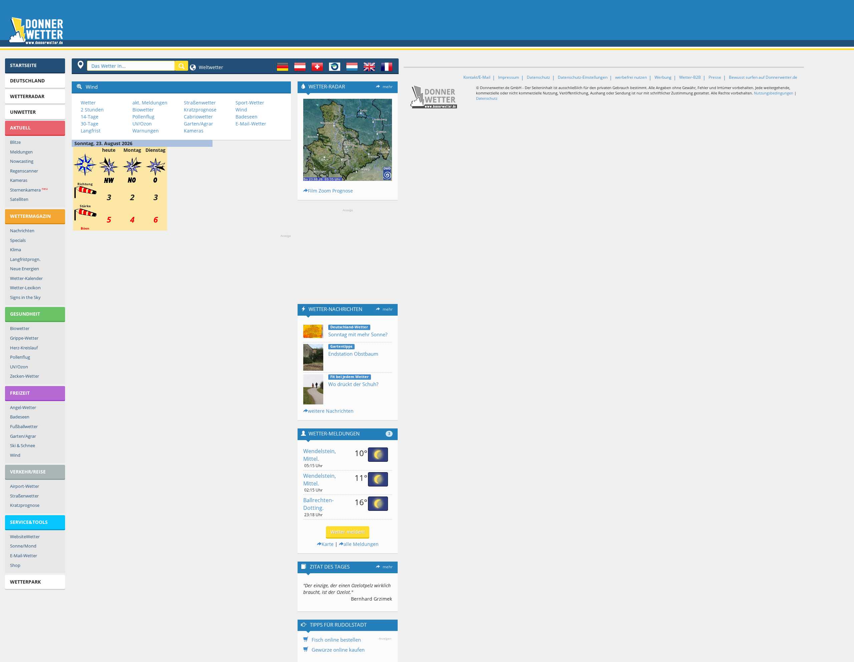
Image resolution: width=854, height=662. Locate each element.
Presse (715, 77)
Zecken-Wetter (24, 376)
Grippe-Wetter (24, 338)
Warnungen (145, 130)
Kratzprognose (24, 505)
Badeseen (19, 417)
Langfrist (90, 130)
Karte (328, 544)
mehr (388, 86)
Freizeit (20, 393)
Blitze (15, 142)
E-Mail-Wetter (23, 556)
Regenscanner (24, 171)
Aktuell (20, 127)
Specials (18, 240)
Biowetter (19, 328)
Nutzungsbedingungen (773, 92)
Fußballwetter (24, 426)
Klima (15, 250)
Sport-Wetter (250, 102)
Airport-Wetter (24, 486)
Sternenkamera (29, 190)
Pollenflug (20, 357)
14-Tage (89, 116)
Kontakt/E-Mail (476, 77)
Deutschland (27, 80)
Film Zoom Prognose (330, 191)
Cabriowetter (198, 116)
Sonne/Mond (23, 546)
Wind (15, 455)
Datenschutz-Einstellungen (582, 77)
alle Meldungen (361, 544)
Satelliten (19, 199)
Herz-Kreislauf (24, 348)
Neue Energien (24, 269)
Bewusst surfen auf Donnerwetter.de (763, 77)
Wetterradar (27, 96)
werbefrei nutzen (631, 77)
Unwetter (23, 112)
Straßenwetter (24, 496)
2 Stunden (92, 109)
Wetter (88, 102)
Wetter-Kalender (26, 278)
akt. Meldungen (149, 102)
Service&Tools (29, 522)
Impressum (508, 77)
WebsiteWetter (25, 537)
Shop (15, 565)
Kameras (18, 180)
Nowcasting (21, 161)
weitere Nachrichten (331, 411)
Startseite (23, 65)
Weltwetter (210, 67)
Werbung (663, 77)
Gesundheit (25, 314)
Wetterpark (25, 582)
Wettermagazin (30, 216)
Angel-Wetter (23, 407)
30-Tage (89, 123)
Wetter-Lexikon (25, 288)
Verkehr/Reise (28, 471)
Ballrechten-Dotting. (318, 504)
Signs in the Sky (25, 297)
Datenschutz (538, 77)
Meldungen (21, 152)
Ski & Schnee (22, 445)
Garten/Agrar (23, 436)
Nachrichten (22, 231)
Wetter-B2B (690, 77)
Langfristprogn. (25, 259)
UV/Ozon (19, 367)
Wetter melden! (347, 532)
